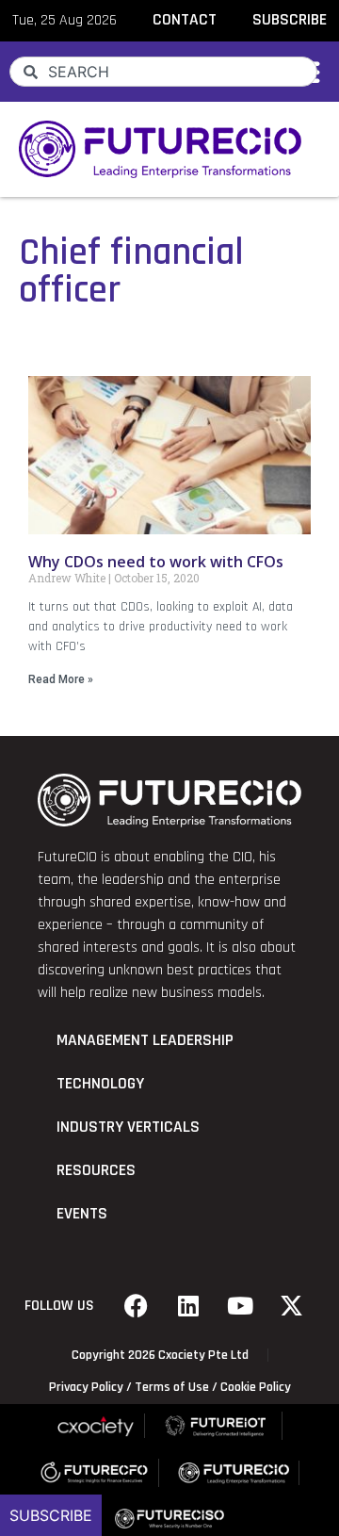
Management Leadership (145, 1040)
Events (81, 1213)
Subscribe (50, 1515)
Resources (96, 1170)
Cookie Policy (255, 1387)
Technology (100, 1083)
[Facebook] (136, 1306)
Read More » (60, 679)
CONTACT (185, 19)
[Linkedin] (188, 1306)
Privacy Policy (86, 1387)
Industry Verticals (128, 1127)
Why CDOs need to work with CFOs (155, 561)
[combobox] (163, 72)
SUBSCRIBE (289, 19)
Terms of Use (172, 1387)
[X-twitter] (291, 1306)
